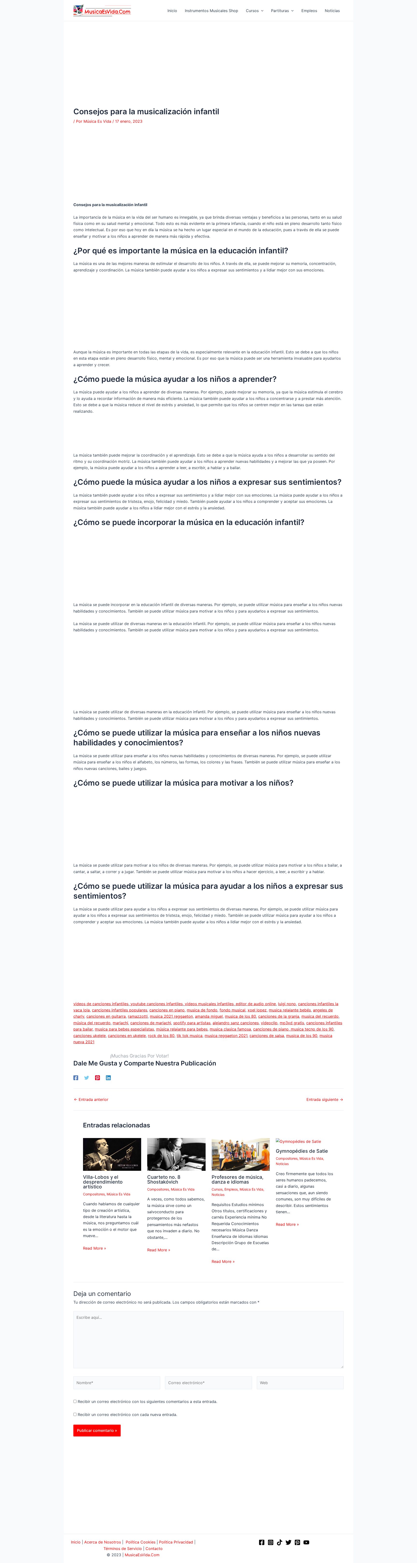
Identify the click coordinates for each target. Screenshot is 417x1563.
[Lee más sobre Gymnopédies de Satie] (298, 1141)
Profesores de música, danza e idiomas (238, 1179)
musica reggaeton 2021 (226, 1035)
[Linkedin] (108, 1077)
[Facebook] (75, 1077)
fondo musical (232, 1010)
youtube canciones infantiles (156, 1003)
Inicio (76, 1542)
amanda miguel (209, 1016)
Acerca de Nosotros (102, 1542)
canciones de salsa (267, 1035)
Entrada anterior (91, 1099)
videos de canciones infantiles (100, 1003)
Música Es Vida (118, 1194)
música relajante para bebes (182, 1029)
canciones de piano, (272, 1029)
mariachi (120, 1022)
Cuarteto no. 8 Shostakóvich (164, 1179)
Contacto (154, 1548)
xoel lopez (257, 1010)
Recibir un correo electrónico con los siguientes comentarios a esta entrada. (147, 1401)
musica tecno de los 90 (312, 1029)
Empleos (231, 1189)
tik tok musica (189, 1035)
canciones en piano (167, 1010)
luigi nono (287, 1003)
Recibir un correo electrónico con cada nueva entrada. (127, 1414)
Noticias (218, 1194)
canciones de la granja (278, 1016)
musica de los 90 (301, 1035)
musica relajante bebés (290, 1010)
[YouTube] (306, 1542)
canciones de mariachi (150, 1022)
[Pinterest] (97, 1077)
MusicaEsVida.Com (142, 1554)
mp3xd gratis (292, 1022)
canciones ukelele (89, 1035)
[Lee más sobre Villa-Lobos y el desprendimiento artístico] (112, 1154)
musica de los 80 (240, 1016)
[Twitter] (86, 1077)
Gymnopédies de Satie (302, 1151)
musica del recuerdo (320, 1016)
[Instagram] (271, 1542)
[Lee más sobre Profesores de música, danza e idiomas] (241, 1154)
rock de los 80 (161, 1035)
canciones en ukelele (127, 1035)
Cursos (217, 1189)
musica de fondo (202, 1010)
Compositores (94, 1194)
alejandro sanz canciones (236, 1022)
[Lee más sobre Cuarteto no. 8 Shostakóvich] (176, 1154)
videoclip (269, 1022)
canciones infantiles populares (119, 1010)
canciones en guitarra (106, 1016)
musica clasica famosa (230, 1029)
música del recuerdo (92, 1022)
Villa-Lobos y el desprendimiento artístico (103, 1182)
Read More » (94, 1248)
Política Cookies (140, 1542)
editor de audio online (255, 1003)
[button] (261, 10)
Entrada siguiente (324, 1099)
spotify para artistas (191, 1022)
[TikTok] (280, 1542)
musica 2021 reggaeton (171, 1016)
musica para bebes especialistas (124, 1029)
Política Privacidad (176, 1542)
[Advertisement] (208, 71)
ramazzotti (138, 1016)
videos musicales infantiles (209, 1003)
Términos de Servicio (123, 1548)
